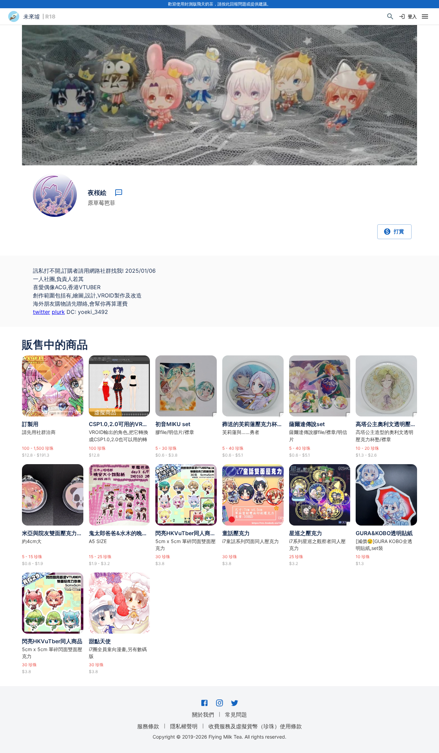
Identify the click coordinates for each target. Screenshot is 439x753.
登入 (412, 16)
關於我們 (203, 714)
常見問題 (236, 714)
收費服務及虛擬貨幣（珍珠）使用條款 (255, 726)
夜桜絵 (97, 192)
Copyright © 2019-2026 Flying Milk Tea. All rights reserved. (219, 737)
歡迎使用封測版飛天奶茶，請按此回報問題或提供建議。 (219, 4)
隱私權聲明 (184, 726)
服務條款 (148, 726)
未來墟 (31, 16)
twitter (41, 311)
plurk (58, 311)
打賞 (399, 231)
